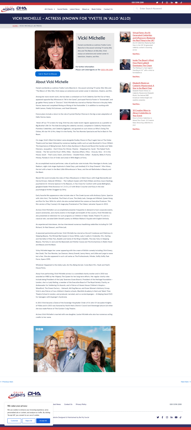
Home (15, 26)
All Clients (49, 9)
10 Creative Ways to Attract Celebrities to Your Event (142, 113)
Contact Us (108, 9)
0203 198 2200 (107, 70)
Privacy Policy (81, 404)
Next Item (186, 382)
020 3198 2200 (176, 404)
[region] (28, 414)
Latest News (75, 9)
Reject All (29, 421)
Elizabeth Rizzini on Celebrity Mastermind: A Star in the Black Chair (143, 85)
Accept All (43, 421)
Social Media (62, 9)
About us (85, 9)
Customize (14, 421)
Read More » (136, 53)
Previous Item (6, 382)
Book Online (96, 9)
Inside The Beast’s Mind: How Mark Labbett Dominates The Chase (143, 63)
